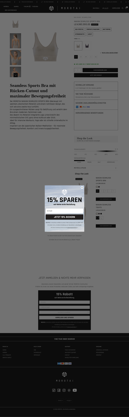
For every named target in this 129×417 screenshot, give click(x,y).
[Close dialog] (82, 187)
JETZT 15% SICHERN (64, 217)
